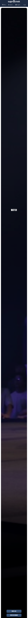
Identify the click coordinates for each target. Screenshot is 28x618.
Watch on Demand (14, 615)
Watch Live (14, 611)
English (18, 4)
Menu (5, 4)
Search (11, 4)
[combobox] (18, 5)
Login (24, 4)
